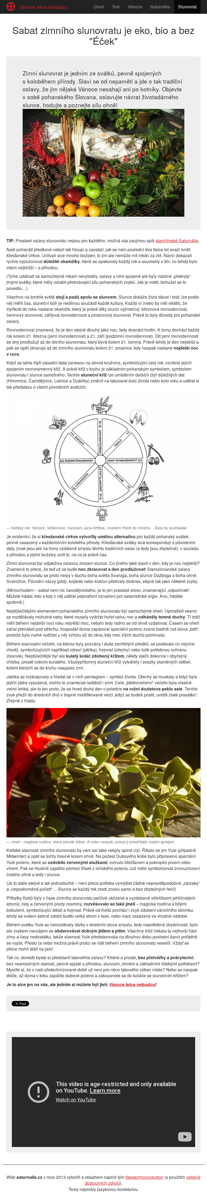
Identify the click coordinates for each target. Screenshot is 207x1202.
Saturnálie (160, 7)
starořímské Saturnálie (177, 240)
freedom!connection (144, 1177)
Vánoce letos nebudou (132, 984)
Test (116, 7)
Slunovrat (187, 7)
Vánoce (135, 7)
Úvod (99, 7)
